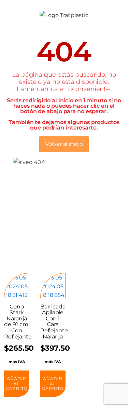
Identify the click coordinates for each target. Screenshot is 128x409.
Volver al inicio (64, 144)
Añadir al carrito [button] (17, 383)
